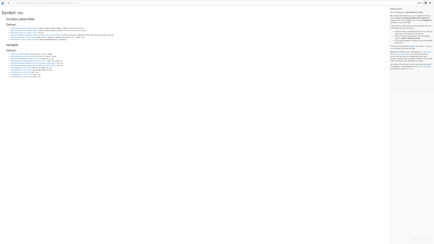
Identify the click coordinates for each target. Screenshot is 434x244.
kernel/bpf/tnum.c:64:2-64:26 (21, 67)
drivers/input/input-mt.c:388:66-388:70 (24, 30)
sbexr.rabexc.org (407, 54)
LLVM (426, 46)
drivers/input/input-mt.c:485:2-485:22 (24, 56)
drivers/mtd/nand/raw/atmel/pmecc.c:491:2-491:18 (29, 61)
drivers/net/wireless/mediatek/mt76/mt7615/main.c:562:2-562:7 (33, 63)
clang (392, 48)
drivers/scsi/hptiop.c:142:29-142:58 (23, 37)
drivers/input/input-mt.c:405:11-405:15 (24, 33)
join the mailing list (424, 66)
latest (419, 3)
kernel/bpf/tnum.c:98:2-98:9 (21, 72)
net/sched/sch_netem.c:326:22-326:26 (24, 39)
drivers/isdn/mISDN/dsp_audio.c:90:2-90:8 (26, 58)
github (410, 69)
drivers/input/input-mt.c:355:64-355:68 (24, 28)
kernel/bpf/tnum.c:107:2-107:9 (21, 74)
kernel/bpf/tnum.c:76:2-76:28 (21, 70)
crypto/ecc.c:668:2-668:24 (20, 54)
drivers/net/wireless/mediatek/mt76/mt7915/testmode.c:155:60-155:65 (36, 35)
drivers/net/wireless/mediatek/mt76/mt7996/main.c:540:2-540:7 (33, 65)
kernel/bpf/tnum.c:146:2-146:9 (21, 76)
